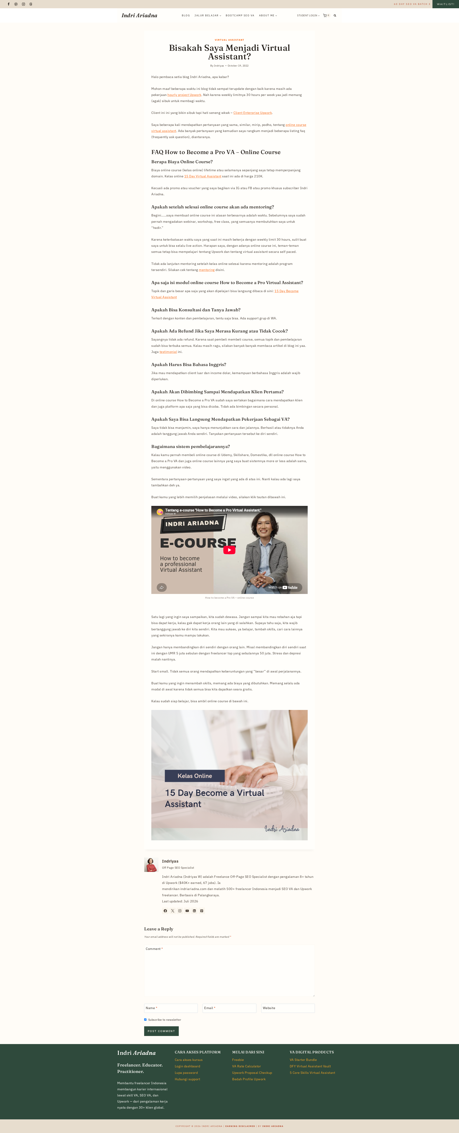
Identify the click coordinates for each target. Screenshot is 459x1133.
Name (151, 1008)
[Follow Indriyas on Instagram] (180, 911)
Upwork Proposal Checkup (252, 1073)
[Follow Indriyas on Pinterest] (201, 911)
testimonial (168, 352)
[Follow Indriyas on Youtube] (187, 911)
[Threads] (31, 4)
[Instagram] (23, 4)
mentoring (207, 270)
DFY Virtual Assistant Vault (310, 1066)
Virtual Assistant (229, 39)
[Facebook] (8, 4)
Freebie (238, 1060)
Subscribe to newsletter (164, 1019)
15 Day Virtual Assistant (202, 176)
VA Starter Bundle (303, 1060)
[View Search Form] (334, 15)
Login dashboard (187, 1066)
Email (210, 1008)
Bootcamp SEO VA (240, 15)
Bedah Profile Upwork (249, 1079)
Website (269, 1008)
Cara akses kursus (189, 1060)
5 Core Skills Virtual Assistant (312, 1073)
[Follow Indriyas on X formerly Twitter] (172, 911)
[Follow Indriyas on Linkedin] (194, 911)
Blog (186, 15)
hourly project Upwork (184, 95)
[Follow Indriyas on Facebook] (165, 911)
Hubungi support (187, 1079)
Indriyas (170, 861)
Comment (154, 949)
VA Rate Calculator (246, 1066)
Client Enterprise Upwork (252, 113)
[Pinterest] (16, 4)
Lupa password (186, 1073)
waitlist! (446, 4)
